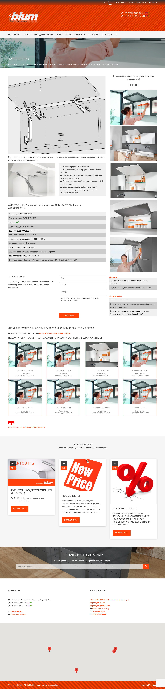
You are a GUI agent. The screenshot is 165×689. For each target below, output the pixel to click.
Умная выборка (98, 611)
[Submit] (146, 566)
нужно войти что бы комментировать (54, 333)
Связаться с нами (18, 615)
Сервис (59, 35)
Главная (14, 35)
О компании (94, 35)
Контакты (107, 35)
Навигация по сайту (100, 608)
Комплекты (97, 65)
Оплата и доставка (98, 614)
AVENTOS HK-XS (84, 65)
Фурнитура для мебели (100, 606)
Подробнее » (19, 509)
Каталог (27, 35)
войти (133, 85)
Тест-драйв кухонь (43, 35)
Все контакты (16, 612)
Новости (80, 35)
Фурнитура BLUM (34, 65)
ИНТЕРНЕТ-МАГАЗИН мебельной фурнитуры (109, 600)
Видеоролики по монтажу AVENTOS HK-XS (26, 427)
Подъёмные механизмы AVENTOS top (59, 65)
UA (104, 2)
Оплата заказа (115, 296)
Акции (68, 35)
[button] (114, 651)
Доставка (113, 277)
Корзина (122, 2)
